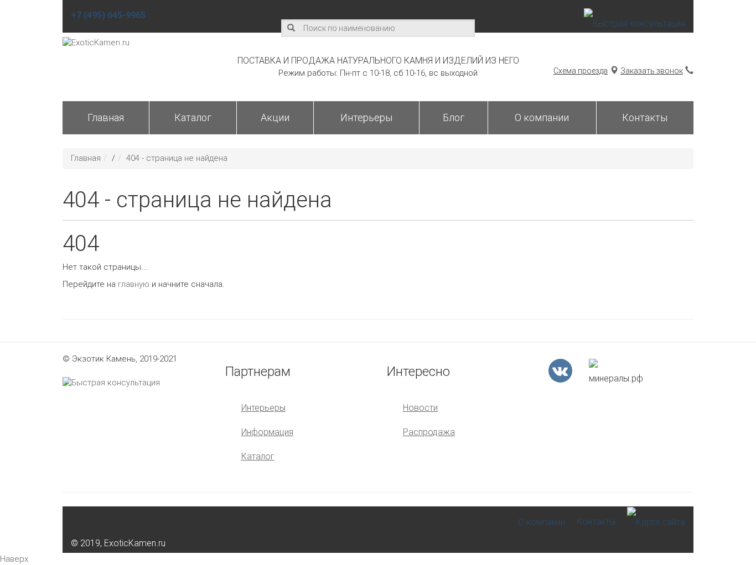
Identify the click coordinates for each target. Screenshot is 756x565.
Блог (453, 117)
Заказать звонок (651, 70)
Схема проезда (580, 70)
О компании (542, 117)
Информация (267, 432)
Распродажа (429, 432)
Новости (420, 407)
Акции (275, 117)
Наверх (14, 559)
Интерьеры (366, 117)
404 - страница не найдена (176, 158)
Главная (105, 117)
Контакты (644, 117)
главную (133, 284)
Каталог (192, 117)
